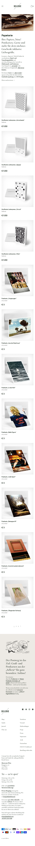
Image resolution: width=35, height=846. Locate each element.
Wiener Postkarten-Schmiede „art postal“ (15, 681)
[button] (32, 6)
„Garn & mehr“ (18, 73)
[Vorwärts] (20, 626)
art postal (4, 300)
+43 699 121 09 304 (7, 818)
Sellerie (4, 122)
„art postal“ (15, 66)
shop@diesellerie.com (9, 797)
